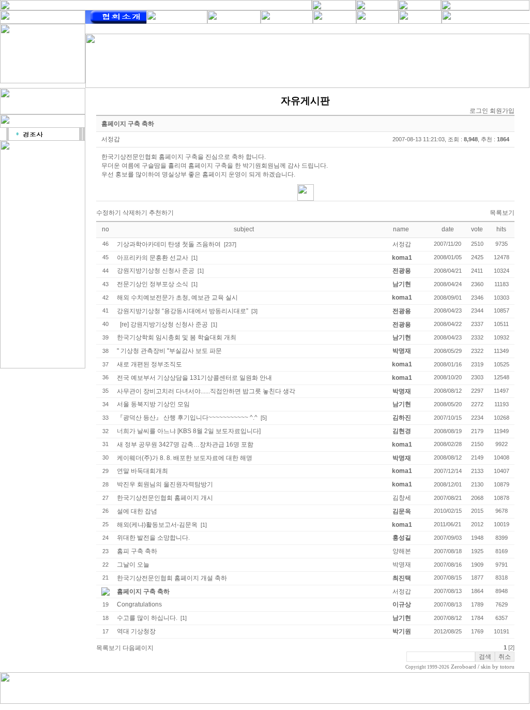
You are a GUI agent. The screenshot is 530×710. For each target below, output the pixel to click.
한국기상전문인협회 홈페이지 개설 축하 (172, 578)
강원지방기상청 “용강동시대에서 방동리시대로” (182, 311)
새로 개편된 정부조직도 (149, 364)
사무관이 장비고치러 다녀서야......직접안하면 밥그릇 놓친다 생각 (206, 391)
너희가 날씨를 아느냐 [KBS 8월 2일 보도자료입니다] (189, 431)
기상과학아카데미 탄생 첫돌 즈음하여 (169, 244)
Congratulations (139, 604)
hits (501, 229)
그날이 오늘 (133, 564)
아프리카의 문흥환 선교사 (152, 257)
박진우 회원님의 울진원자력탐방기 (165, 484)
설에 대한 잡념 (137, 511)
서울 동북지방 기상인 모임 (153, 404)
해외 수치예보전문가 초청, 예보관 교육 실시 (177, 297)
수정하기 (108, 212)
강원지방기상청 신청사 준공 (155, 270)
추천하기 (161, 212)
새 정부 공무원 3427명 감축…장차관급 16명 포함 (185, 444)
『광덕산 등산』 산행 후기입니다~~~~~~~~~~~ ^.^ (187, 417)
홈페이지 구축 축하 (143, 591)
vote (477, 229)
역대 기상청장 (136, 631)
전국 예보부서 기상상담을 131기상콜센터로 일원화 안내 (194, 377)
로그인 (479, 110)
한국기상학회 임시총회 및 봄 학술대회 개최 (176, 337)
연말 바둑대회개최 (142, 471)
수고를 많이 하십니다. (147, 618)
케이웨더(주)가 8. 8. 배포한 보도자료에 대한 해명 (184, 458)
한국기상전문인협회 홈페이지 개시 (165, 497)
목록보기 (502, 212)
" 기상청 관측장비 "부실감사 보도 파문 (169, 350)
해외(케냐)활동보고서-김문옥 (157, 524)
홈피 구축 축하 (137, 551)
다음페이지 (138, 648)
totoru (507, 667)
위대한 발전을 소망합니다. (153, 537)
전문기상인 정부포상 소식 (152, 284)
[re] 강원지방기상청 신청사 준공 (164, 324)
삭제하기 (135, 212)
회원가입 (502, 110)
